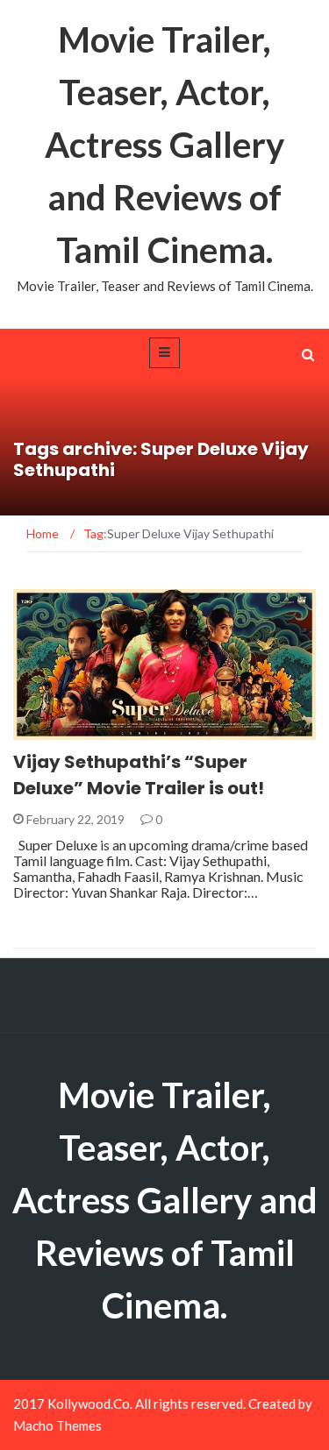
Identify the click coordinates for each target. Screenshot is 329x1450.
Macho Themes (57, 1425)
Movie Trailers (83, 729)
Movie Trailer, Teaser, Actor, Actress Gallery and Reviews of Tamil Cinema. (164, 144)
